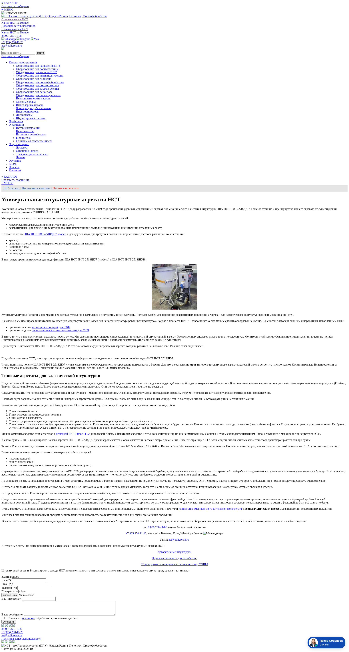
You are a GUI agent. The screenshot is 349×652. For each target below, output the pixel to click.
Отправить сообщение (15, 6)
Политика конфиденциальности (21, 638)
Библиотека (23, 137)
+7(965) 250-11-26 (12, 42)
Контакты (15, 170)
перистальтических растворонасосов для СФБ (60, 330)
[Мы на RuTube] (2, 625)
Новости (14, 167)
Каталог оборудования (23, 62)
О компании (16, 124)
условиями (28, 618)
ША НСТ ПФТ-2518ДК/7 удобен (45, 234)
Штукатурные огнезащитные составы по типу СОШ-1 (174, 564)
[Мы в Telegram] (10, 625)
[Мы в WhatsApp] (6, 625)
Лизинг (20, 157)
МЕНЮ (7, 9)
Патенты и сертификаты (31, 134)
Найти (40, 52)
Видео (13, 163)
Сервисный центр (27, 150)
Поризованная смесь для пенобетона (174, 558)
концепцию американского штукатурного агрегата (210, 508)
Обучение (15, 160)
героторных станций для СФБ (51, 327)
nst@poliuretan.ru (11, 45)
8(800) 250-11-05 (11, 35)
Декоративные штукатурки (174, 551)
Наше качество (25, 131)
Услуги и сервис (19, 144)
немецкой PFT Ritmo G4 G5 (73, 433)
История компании (28, 127)
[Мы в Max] (13, 625)
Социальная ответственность (34, 141)
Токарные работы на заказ (32, 154)
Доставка (21, 147)
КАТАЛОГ (9, 3)
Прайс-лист (16, 121)
